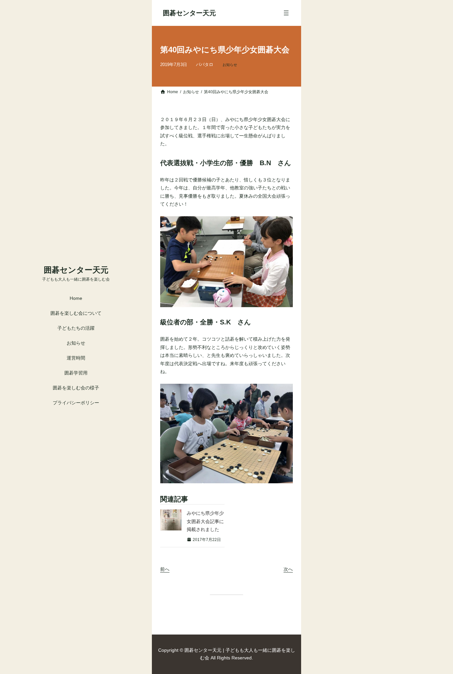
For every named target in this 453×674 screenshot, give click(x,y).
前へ (164, 569)
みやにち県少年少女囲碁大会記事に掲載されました (205, 521)
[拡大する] (284, 225)
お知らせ (230, 65)
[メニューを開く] (286, 13)
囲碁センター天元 (76, 269)
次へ (288, 569)
